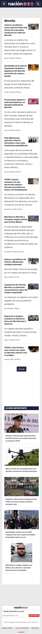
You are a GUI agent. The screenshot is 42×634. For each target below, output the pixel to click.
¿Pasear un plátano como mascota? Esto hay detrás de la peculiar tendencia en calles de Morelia (15, 30)
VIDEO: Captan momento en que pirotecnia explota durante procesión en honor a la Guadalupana (15, 184)
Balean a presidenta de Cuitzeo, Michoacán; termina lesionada (15, 262)
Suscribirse (34, 615)
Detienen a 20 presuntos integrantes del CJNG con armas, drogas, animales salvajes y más (21, 501)
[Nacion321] (21, 3)
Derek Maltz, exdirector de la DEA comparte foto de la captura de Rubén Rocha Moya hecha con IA (20, 534)
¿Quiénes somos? (7, 628)
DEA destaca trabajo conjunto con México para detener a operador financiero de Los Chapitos (19, 567)
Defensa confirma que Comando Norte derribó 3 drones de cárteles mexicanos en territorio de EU (21, 438)
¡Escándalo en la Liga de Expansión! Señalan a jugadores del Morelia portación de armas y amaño (15, 71)
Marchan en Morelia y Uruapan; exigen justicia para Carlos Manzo (15, 219)
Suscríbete (21, 632)
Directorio (35, 628)
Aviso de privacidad (22, 628)
